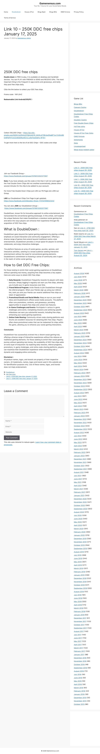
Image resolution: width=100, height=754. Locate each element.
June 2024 (78, 360)
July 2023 (78, 396)
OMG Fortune (65, 12)
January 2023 (79, 416)
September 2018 (80, 588)
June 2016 (78, 678)
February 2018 (79, 611)
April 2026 (78, 287)
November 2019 (80, 542)
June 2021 (78, 479)
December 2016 (80, 658)
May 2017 (78, 641)
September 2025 (80, 310)
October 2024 (79, 346)
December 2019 (80, 539)
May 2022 (78, 442)
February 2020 (79, 532)
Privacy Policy (79, 12)
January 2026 (79, 297)
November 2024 (80, 343)
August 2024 (79, 353)
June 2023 (78, 399)
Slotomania (78, 140)
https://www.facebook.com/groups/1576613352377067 (26, 176)
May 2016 (78, 681)
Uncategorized (79, 146)
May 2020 (78, 522)
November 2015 (80, 701)
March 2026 (78, 290)
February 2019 (79, 572)
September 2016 (80, 668)
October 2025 (79, 307)
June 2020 (78, 519)
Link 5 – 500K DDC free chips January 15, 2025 (84, 244)
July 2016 (77, 674)
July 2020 (78, 515)
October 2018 (79, 585)
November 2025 (80, 303)
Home (6, 12)
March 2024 (78, 370)
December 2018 (80, 578)
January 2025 (79, 336)
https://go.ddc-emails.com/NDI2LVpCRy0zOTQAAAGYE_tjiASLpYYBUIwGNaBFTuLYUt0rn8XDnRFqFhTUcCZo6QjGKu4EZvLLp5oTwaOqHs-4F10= (34, 135)
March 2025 (78, 330)
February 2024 (79, 373)
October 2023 (79, 386)
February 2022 (79, 452)
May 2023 (78, 403)
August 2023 (79, 393)
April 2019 (78, 565)
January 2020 (79, 535)
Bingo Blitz (53, 12)
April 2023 (78, 406)
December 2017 (80, 618)
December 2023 (80, 380)
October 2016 (79, 665)
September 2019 (80, 549)
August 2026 (79, 273)
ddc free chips (11, 374)
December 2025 (80, 300)
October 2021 (79, 466)
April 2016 (78, 684)
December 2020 (80, 499)
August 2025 (79, 313)
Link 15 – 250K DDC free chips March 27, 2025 (85, 236)
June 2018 (78, 598)
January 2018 (79, 615)
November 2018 (80, 582)
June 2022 (78, 439)
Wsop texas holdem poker (84, 150)
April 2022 (78, 446)
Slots (76, 143)
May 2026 (78, 283)
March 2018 (78, 608)
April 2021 (78, 486)
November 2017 (80, 621)
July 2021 (77, 476)
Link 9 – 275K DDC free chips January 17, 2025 (21, 376)
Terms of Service (10, 18)
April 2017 (78, 645)
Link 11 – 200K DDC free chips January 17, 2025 (21, 378)
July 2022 (78, 436)
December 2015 (80, 698)
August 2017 (79, 631)
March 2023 (78, 409)
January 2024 (79, 376)
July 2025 (78, 317)
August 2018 (79, 592)
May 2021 (78, 482)
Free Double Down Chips (83, 123)
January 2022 (79, 456)
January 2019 (79, 575)
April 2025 (78, 326)
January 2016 (79, 694)
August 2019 (79, 552)
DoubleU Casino (80, 120)
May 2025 (78, 323)
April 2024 (78, 366)
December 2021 (80, 459)
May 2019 (78, 562)
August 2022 (79, 433)
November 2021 (80, 462)
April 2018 (78, 605)
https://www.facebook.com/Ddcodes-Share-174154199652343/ (29, 201)
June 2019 (78, 558)
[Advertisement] (34, 52)
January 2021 (79, 495)
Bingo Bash (42, 12)
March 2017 (78, 648)
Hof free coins (79, 126)
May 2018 (78, 602)
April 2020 (78, 525)
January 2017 (79, 655)
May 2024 (78, 363)
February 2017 (79, 651)
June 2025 (78, 320)
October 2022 (79, 426)
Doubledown (16, 12)
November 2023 (80, 383)
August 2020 (79, 512)
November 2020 (80, 502)
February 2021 (79, 492)
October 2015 (79, 704)
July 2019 (77, 555)
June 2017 (78, 638)
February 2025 (79, 333)
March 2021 (78, 489)
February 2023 (79, 413)
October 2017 (79, 625)
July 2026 (78, 277)
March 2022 (78, 449)
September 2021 (80, 469)
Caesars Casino (80, 107)
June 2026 (78, 280)
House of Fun (29, 12)
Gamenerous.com (50, 3)
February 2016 (79, 691)
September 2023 (80, 389)
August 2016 (79, 671)
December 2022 (80, 419)
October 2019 (79, 545)
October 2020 (79, 505)
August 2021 (79, 472)
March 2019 (78, 568)
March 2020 (78, 529)
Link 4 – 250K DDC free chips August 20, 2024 (83, 253)
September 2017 (80, 628)
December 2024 (80, 340)
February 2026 (79, 293)
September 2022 (80, 429)
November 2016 (80, 661)
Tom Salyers (79, 250)
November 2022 (80, 423)
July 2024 (78, 356)
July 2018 (77, 595)
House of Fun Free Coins (83, 133)
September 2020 (80, 509)
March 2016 (78, 688)
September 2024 (80, 350)
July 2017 (77, 635)
